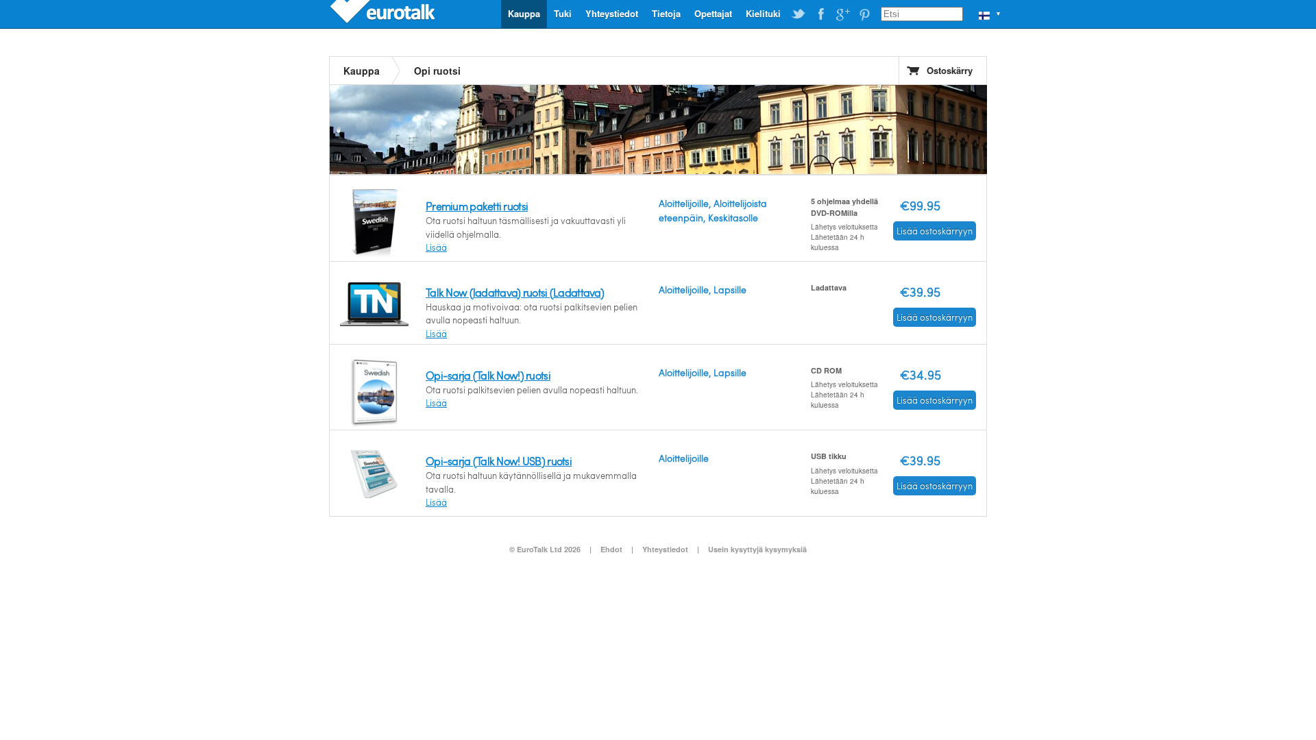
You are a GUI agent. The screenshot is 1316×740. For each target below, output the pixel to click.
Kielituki (763, 13)
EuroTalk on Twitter (798, 14)
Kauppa (524, 13)
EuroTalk (384, 13)
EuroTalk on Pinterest (864, 14)
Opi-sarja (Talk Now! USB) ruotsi (499, 461)
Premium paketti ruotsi (477, 206)
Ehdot (611, 549)
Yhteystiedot (611, 13)
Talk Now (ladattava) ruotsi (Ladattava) (515, 292)
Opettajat (713, 13)
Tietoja (666, 13)
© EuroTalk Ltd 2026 (545, 549)
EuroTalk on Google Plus (842, 14)
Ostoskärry (950, 70)
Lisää (436, 247)
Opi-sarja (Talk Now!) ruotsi (488, 375)
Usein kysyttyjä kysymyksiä (757, 549)
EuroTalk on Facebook (820, 14)
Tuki (563, 13)
